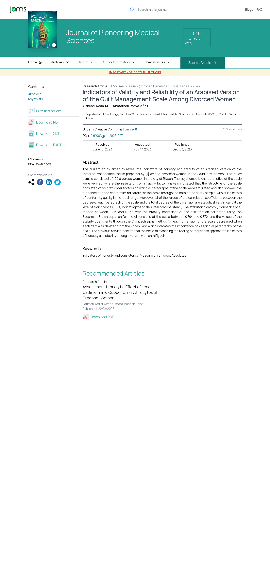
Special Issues (155, 62)
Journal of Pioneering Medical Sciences (113, 37)
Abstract (34, 94)
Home (32, 62)
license (128, 129)
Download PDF (47, 122)
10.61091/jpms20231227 (106, 135)
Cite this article (48, 110)
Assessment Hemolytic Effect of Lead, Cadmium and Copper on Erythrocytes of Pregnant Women (120, 292)
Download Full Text (51, 144)
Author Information (116, 62)
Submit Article (199, 62)
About (83, 62)
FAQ (259, 9)
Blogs (249, 9)
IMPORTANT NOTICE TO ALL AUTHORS (135, 72)
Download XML (48, 133)
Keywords (35, 99)
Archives (57, 62)
